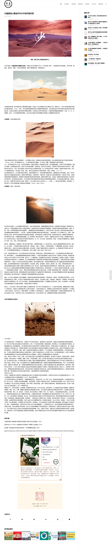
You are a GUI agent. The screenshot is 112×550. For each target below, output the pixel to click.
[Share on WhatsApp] (10, 519)
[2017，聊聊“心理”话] (17, 536)
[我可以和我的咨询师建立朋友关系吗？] (70, 536)
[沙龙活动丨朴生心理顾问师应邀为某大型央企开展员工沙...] (1, 275)
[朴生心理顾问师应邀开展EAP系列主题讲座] (26, 536)
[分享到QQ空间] (34, 519)
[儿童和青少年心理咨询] (35, 536)
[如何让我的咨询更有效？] (53, 536)
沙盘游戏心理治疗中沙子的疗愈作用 (19, 13)
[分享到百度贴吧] (58, 519)
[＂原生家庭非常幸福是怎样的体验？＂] (62, 536)
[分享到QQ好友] (69, 519)
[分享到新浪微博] (46, 519)
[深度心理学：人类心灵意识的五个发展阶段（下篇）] (8, 536)
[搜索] (106, 4)
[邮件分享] (22, 519)
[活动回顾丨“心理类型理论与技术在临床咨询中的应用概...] (110, 275)
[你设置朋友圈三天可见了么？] (44, 536)
